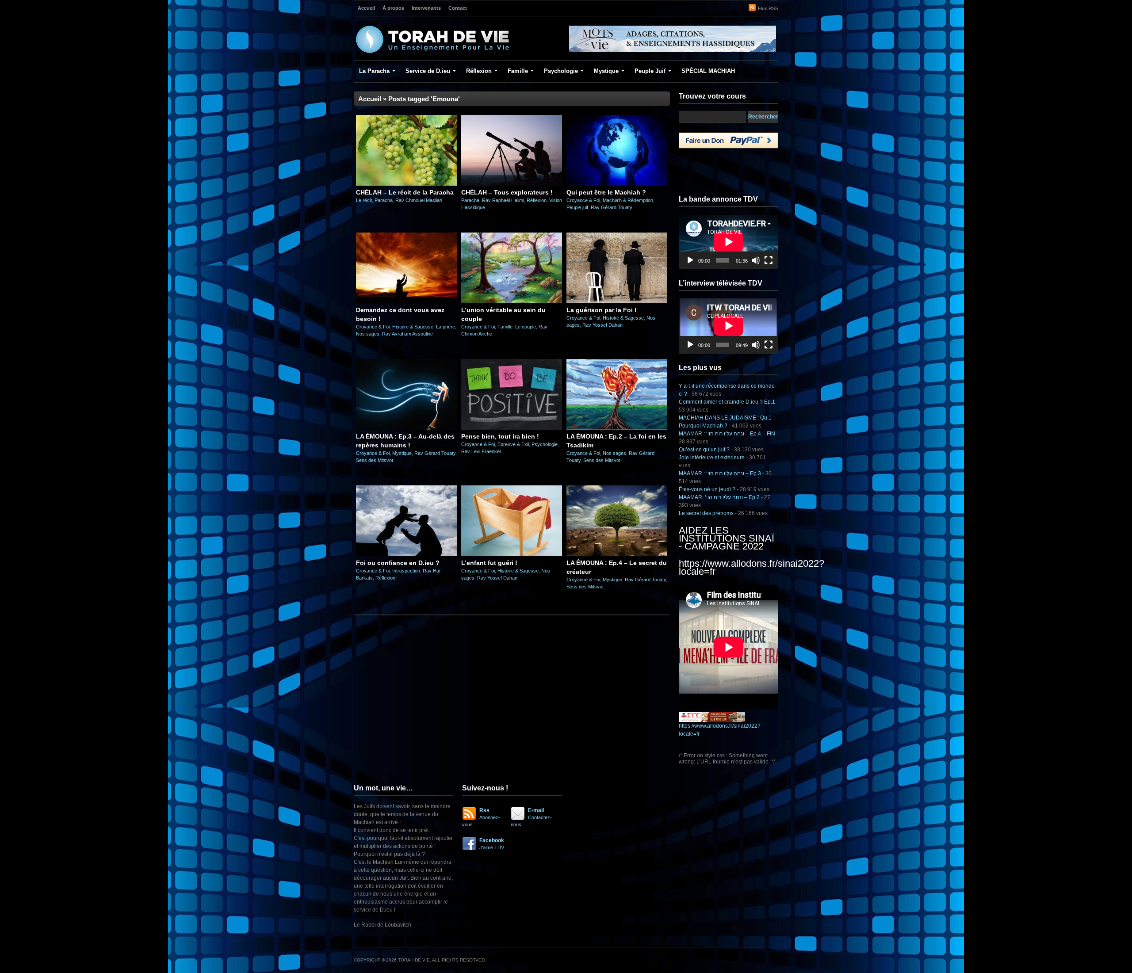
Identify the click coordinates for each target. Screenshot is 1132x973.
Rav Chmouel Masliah (418, 200)
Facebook (493, 843)
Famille (518, 71)
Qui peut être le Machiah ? (606, 192)
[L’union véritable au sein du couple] (511, 301)
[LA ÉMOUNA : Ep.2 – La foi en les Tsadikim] (616, 428)
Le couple (525, 326)
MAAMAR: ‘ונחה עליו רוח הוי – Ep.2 (719, 497)
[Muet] (755, 260)
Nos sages (367, 333)
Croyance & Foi (583, 200)
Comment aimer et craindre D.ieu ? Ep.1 (727, 402)
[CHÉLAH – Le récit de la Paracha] (406, 184)
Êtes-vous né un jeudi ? (707, 489)
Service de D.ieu (427, 71)
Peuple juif (577, 207)
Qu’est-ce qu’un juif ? (704, 449)
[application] (728, 242)
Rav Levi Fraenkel (481, 451)
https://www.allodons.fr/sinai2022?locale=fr (751, 567)
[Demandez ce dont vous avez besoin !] (406, 301)
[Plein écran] (768, 260)
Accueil (366, 8)
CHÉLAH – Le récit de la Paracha (405, 192)
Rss (481, 817)
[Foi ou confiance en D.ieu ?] (406, 554)
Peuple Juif (650, 71)
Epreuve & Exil (513, 444)
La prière (445, 326)
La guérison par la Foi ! (601, 309)
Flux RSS (768, 8)
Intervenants (426, 8)
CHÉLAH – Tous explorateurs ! (507, 192)
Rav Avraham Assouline (407, 333)
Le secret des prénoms (706, 513)
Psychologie (561, 71)
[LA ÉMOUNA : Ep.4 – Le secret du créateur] (616, 554)
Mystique (606, 71)
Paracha (384, 200)
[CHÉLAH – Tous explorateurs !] (511, 184)
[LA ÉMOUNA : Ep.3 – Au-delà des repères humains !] (406, 428)
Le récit (364, 200)
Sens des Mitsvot (374, 460)
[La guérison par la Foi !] (616, 301)
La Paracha (374, 71)
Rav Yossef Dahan (602, 325)
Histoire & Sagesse (412, 326)
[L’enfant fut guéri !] (511, 554)
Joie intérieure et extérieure (712, 457)
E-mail (531, 817)
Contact (457, 8)
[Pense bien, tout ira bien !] (511, 428)
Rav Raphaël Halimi (503, 200)
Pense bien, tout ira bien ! (500, 436)
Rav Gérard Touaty (611, 207)
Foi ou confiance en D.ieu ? (398, 562)
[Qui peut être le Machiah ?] (616, 184)
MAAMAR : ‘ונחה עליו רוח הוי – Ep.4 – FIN (727, 434)
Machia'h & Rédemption (628, 200)
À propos (393, 8)
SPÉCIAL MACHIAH (708, 71)
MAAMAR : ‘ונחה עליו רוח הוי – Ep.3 (720, 473)
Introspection (406, 570)
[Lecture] (690, 260)
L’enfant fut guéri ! (489, 562)
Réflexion (479, 71)
